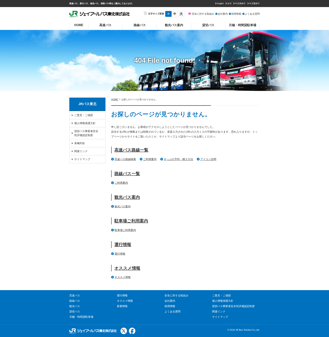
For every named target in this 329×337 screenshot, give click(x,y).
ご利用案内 (150, 159)
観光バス (74, 306)
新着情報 (122, 306)
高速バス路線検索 (125, 159)
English (220, 3)
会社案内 (223, 13)
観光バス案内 (174, 25)
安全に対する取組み (203, 13)
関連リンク (81, 151)
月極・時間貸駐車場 (242, 25)
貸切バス (208, 25)
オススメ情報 (127, 268)
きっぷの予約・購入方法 (178, 159)
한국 (229, 3)
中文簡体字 (240, 3)
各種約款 (79, 143)
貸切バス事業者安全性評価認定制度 (86, 133)
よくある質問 (252, 13)
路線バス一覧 (127, 173)
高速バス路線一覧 (131, 150)
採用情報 (236, 13)
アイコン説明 (208, 159)
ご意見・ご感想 (83, 115)
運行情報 (122, 244)
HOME (78, 25)
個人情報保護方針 (85, 123)
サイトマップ (82, 159)
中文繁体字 (254, 3)
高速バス (105, 25)
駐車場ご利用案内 (131, 220)
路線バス (140, 25)
